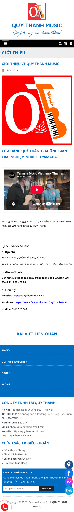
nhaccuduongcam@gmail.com (27, 426)
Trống (6, 384)
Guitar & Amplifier (14, 361)
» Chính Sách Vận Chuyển (16, 458)
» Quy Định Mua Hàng (14, 463)
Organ (6, 373)
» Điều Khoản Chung (13, 450)
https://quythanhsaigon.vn (17, 435)
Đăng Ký (46, 488)
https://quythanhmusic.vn (28, 295)
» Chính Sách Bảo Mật (14, 454)
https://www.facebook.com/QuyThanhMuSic (41, 302)
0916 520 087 (19, 422)
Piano (6, 350)
